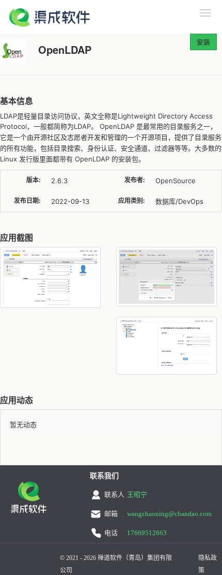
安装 (203, 42)
